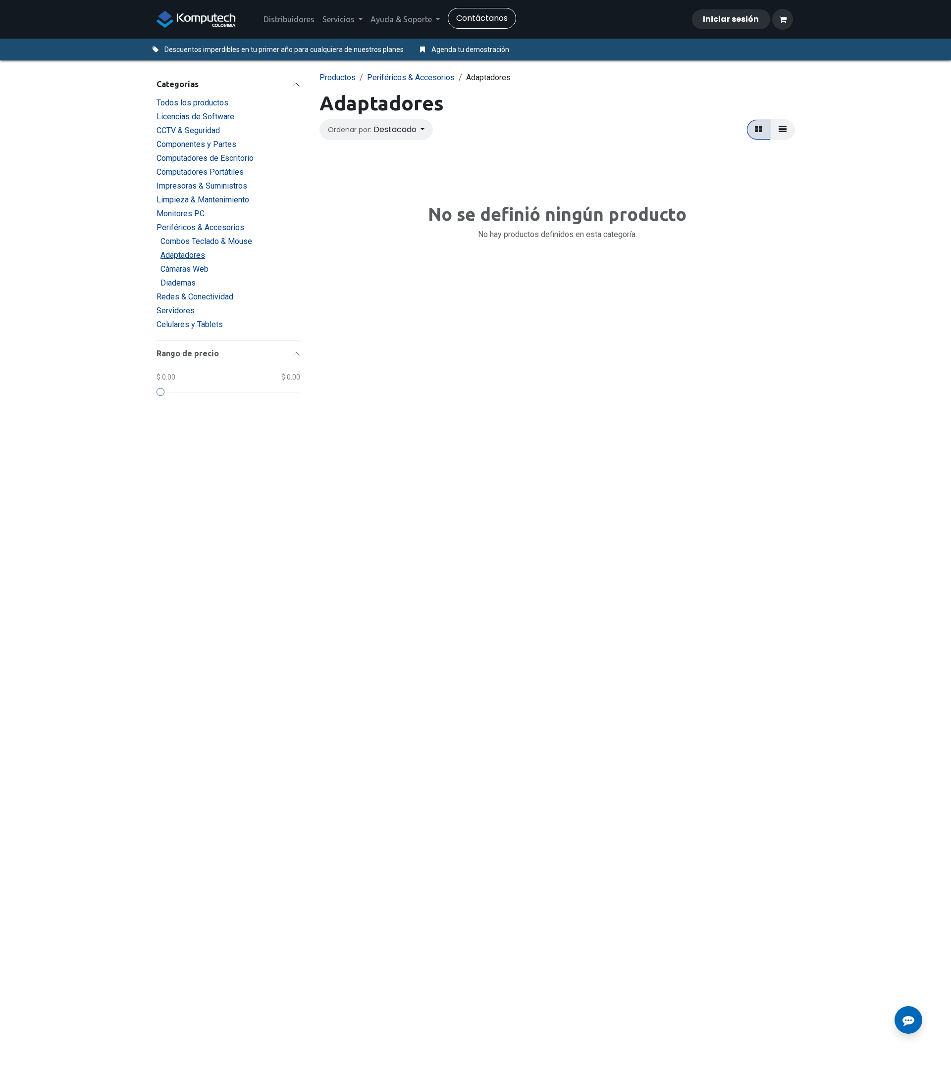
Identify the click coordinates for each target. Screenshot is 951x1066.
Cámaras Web (184, 269)
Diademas (178, 283)
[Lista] (782, 129)
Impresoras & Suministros (202, 186)
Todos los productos (192, 102)
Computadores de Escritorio (205, 158)
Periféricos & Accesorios (200, 227)
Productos (337, 77)
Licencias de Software (195, 116)
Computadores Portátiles (200, 172)
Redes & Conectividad (195, 296)
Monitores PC (181, 213)
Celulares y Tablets (190, 324)
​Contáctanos (482, 18)
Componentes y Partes (196, 144)
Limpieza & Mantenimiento (203, 199)
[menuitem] (289, 19)
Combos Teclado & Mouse (206, 241)
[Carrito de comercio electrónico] (782, 19)
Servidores (176, 310)
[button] (376, 129)
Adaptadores (182, 255)
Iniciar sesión (731, 19)
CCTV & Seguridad (188, 130)
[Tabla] (758, 129)
